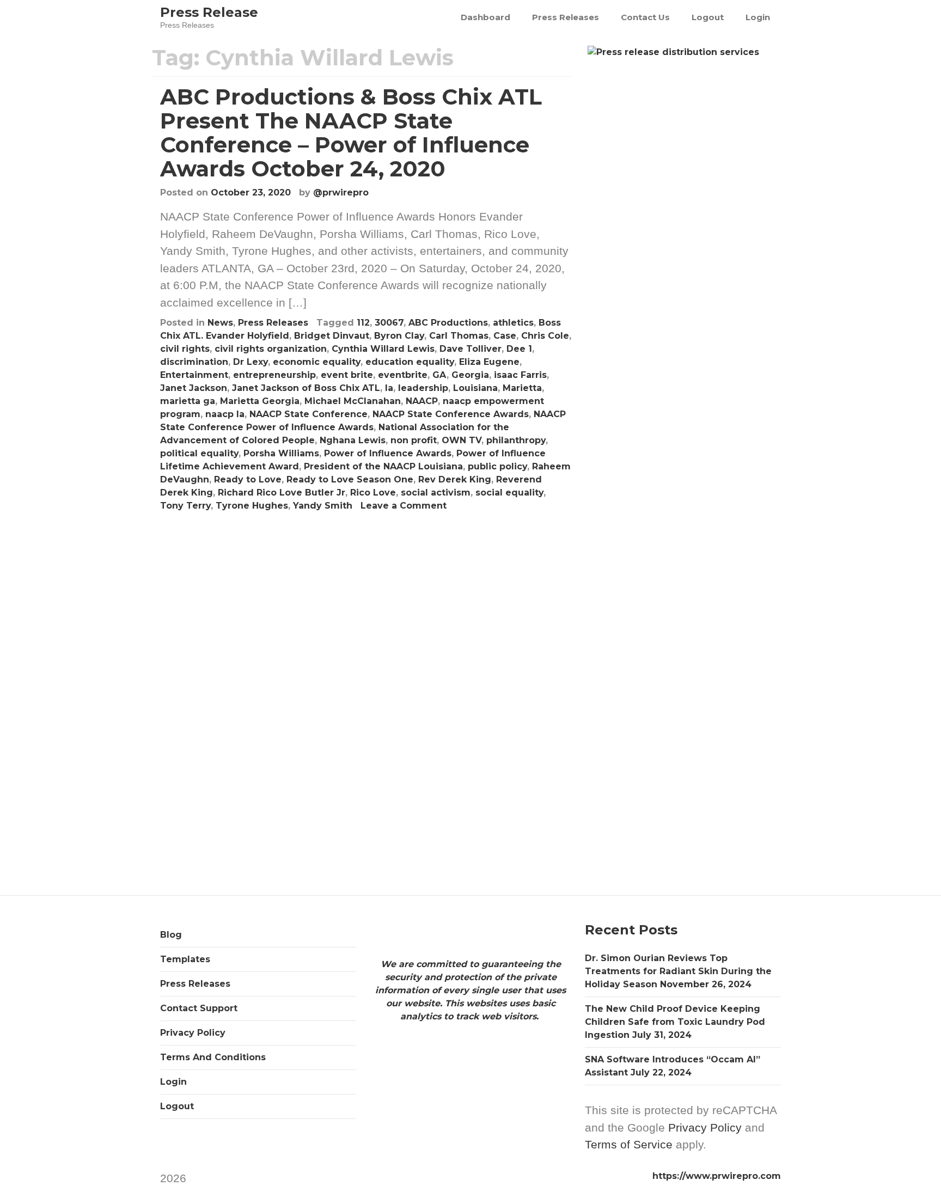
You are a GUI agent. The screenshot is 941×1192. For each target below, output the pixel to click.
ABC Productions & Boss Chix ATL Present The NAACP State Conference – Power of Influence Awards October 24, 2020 (351, 132)
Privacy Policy (192, 1033)
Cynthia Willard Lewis (383, 349)
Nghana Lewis (353, 440)
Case (504, 336)
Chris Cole (545, 336)
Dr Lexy (250, 362)
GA (439, 375)
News (220, 322)
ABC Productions (448, 322)
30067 (389, 322)
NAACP (422, 401)
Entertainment (194, 375)
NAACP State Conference (308, 414)
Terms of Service (629, 1144)
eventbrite (402, 375)
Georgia (470, 375)
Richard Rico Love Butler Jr (281, 492)
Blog (171, 935)
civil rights (185, 349)
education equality (409, 362)
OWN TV (461, 440)
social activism (436, 492)
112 (363, 322)
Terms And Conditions (213, 1057)
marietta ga (187, 401)
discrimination (194, 362)
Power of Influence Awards (387, 453)
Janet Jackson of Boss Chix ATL (306, 388)
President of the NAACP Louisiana (383, 466)
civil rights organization (271, 349)
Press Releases (565, 17)
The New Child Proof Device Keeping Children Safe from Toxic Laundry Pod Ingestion (675, 1022)
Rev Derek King (454, 479)
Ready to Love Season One (349, 479)
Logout (708, 17)
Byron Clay (399, 336)
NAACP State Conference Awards (450, 414)
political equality (199, 453)
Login (758, 17)
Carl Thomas (458, 336)
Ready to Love (248, 479)
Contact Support (198, 1008)
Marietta (522, 388)
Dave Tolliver (470, 349)
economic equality (316, 362)
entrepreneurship (274, 375)
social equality (509, 492)
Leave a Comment (403, 505)
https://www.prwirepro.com (716, 1176)
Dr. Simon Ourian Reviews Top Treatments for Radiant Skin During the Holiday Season (678, 971)
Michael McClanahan (352, 401)
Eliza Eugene (489, 362)
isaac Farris (520, 375)
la (389, 388)
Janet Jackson (193, 388)
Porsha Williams (281, 453)
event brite (347, 375)
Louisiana (475, 388)
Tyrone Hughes (252, 505)
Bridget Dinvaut (331, 336)
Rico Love (373, 492)
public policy (497, 466)
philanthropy (516, 440)
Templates (185, 959)
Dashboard (485, 17)
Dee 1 (519, 349)
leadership (423, 388)
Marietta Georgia (260, 401)
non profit (413, 440)
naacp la (225, 414)
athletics (513, 322)
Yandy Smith (322, 505)
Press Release (209, 12)
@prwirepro (341, 192)
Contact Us (645, 17)
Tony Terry (185, 505)
